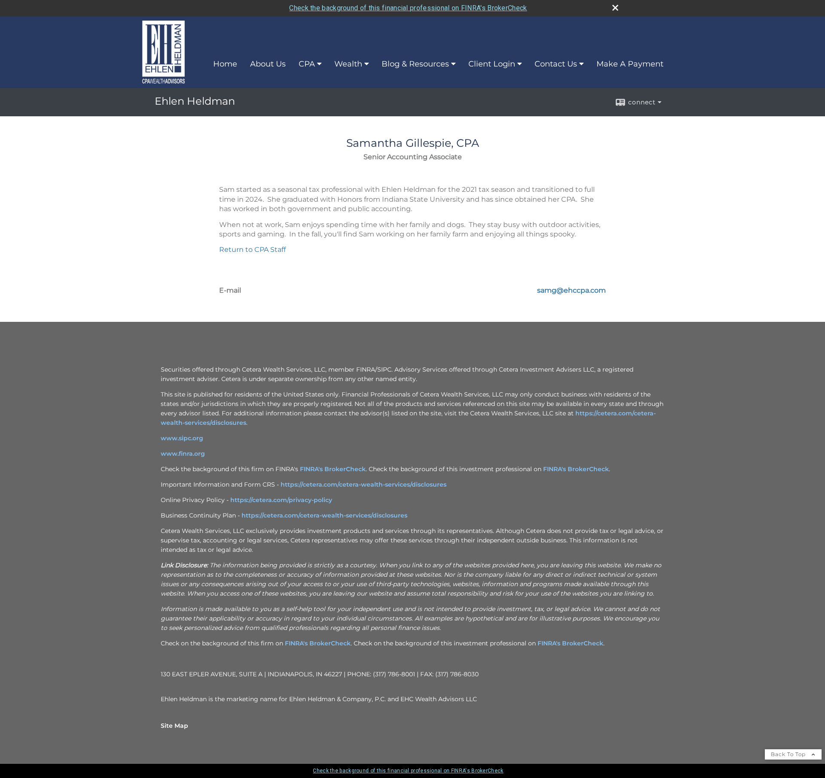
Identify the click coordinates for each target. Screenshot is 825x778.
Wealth (348, 64)
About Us (268, 64)
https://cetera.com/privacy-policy (281, 500)
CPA (307, 64)
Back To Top (789, 754)
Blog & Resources (415, 64)
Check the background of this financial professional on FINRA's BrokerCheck (408, 8)
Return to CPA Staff (252, 249)
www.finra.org (183, 453)
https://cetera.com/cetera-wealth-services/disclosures (363, 484)
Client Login (491, 64)
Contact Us (556, 64)
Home (225, 64)
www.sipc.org (182, 438)
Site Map (174, 726)
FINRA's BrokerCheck (333, 469)
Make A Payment (629, 64)
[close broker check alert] (615, 7)
